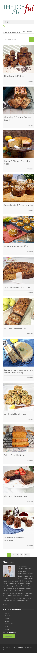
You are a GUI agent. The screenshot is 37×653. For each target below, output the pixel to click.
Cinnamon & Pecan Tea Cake (17, 287)
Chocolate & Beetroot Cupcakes (14, 539)
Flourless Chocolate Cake (15, 496)
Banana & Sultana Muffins (16, 246)
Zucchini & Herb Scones (15, 414)
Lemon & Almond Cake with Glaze (17, 162)
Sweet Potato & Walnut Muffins (18, 205)
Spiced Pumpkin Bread (14, 455)
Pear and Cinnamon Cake (16, 328)
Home (7, 613)
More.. (5, 605)
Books (7, 621)
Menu (7, 22)
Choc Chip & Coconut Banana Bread (17, 118)
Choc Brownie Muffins (14, 76)
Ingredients (9, 624)
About (7, 618)
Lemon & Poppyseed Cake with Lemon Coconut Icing (18, 371)
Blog (6, 626)
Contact (7, 629)
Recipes (7, 616)
